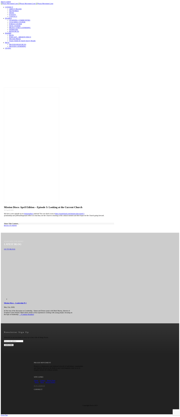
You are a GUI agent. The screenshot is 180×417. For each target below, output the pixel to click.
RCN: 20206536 (39, 386)
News (37, 382)
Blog (42, 382)
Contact (42, 380)
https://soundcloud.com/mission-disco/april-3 (69, 214)
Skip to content (6, 2)
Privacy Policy (50, 382)
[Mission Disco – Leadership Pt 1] (44, 299)
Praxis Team (51, 380)
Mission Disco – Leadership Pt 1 (15, 303)
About (36, 380)
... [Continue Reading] (26, 314)
